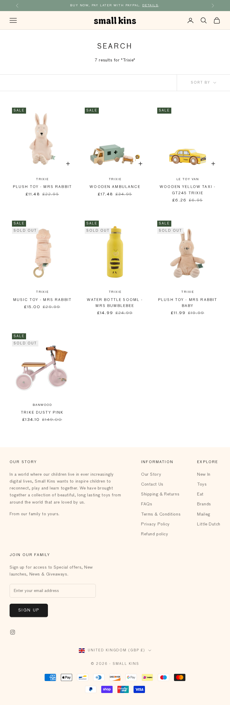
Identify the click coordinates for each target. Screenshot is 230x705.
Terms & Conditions (161, 514)
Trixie (42, 179)
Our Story (151, 474)
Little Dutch (208, 524)
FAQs (146, 504)
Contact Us (152, 484)
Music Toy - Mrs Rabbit (42, 300)
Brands (204, 504)
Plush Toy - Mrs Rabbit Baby (187, 303)
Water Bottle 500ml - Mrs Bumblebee (115, 303)
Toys (202, 484)
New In (203, 474)
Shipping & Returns (160, 494)
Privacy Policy (155, 524)
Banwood (42, 404)
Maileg (203, 514)
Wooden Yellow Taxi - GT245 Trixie (188, 190)
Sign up (28, 610)
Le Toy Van (187, 179)
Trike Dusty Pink (42, 413)
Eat (200, 494)
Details (150, 5)
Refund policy (154, 534)
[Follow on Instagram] (13, 632)
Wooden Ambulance (115, 187)
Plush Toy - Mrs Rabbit (42, 187)
